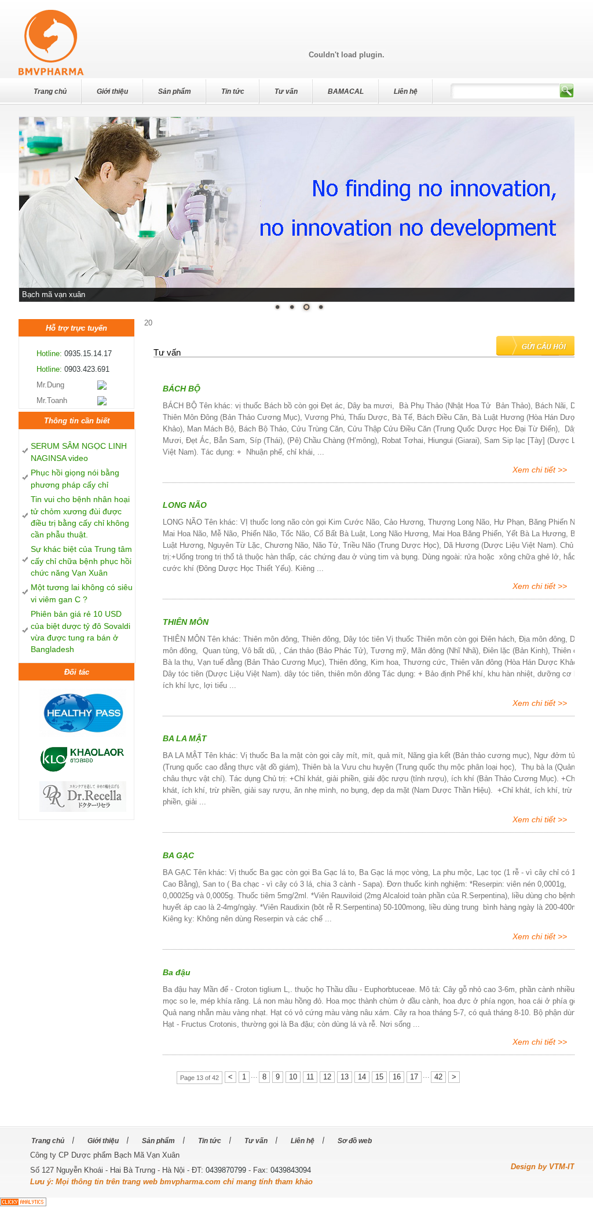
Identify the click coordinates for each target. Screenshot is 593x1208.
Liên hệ (406, 91)
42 (438, 1076)
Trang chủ (50, 91)
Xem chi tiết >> (540, 469)
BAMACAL (346, 91)
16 (397, 1076)
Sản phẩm (174, 91)
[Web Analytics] (23, 1203)
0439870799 (226, 1170)
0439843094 (290, 1170)
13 (345, 1076)
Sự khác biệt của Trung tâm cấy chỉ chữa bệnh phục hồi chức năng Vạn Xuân (81, 560)
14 (362, 1076)
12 (327, 1076)
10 (293, 1076)
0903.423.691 (86, 369)
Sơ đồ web (355, 1140)
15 (379, 1076)
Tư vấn (286, 91)
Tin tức (232, 91)
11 (310, 1076)
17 (414, 1076)
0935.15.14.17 (88, 353)
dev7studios (46, 19)
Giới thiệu (112, 91)
